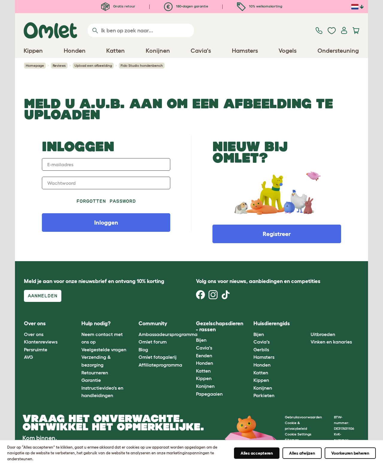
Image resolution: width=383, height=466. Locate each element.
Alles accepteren (257, 453)
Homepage (35, 65)
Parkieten (263, 395)
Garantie (91, 380)
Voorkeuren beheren (350, 453)
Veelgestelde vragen (103, 349)
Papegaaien (209, 394)
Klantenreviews (40, 341)
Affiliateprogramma (160, 364)
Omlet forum (153, 341)
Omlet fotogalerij (158, 357)
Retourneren (94, 372)
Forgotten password (106, 201)
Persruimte (35, 349)
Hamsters (263, 357)
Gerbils (261, 349)
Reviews (59, 65)
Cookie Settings (298, 434)
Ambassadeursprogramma (168, 334)
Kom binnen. (39, 438)
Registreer (277, 234)
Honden (204, 363)
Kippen (204, 378)
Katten (203, 370)
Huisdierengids (271, 323)
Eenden (204, 355)
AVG (28, 357)
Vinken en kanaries (331, 341)
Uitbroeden (323, 334)
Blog (143, 349)
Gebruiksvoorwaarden (303, 417)
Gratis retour (123, 6)
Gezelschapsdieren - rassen (219, 326)
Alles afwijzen (302, 453)
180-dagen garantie (191, 6)
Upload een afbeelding (93, 65)
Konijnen (205, 386)
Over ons (33, 334)
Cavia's (204, 347)
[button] (306, 324)
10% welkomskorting (265, 6)
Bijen (201, 340)
